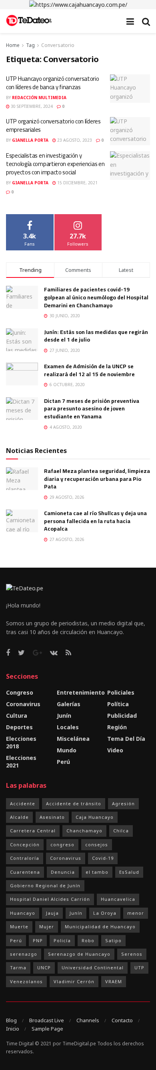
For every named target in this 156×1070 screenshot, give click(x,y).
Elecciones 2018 (21, 742)
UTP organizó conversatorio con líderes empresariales (53, 125)
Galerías (68, 704)
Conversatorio (57, 45)
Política (118, 704)
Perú (63, 761)
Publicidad (122, 715)
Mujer (46, 926)
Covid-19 (103, 858)
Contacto (122, 1020)
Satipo (113, 940)
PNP (38, 940)
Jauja (52, 913)
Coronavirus (23, 704)
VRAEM (113, 981)
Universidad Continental (93, 967)
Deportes (19, 727)
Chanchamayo (84, 831)
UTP (139, 967)
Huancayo (22, 913)
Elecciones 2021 (21, 761)
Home (13, 45)
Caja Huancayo (95, 817)
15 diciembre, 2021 (77, 182)
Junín (64, 715)
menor (135, 913)
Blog (11, 1020)
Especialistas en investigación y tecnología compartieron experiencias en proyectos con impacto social (55, 164)
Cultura (16, 715)
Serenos (131, 954)
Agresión (123, 803)
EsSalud (129, 872)
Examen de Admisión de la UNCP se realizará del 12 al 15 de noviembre (89, 370)
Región (117, 727)
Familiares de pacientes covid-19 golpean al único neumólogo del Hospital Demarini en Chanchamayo (96, 297)
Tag (30, 45)
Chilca (121, 831)
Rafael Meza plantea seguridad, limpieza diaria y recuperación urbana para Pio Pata (97, 479)
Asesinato (52, 817)
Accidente (22, 803)
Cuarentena (25, 872)
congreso (62, 844)
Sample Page (47, 1028)
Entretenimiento (81, 692)
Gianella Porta (30, 140)
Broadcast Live (46, 1020)
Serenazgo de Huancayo (79, 954)
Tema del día (126, 738)
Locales (68, 727)
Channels (87, 1020)
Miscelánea (73, 738)
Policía (62, 940)
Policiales (120, 692)
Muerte (19, 926)
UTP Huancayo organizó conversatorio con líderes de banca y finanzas (52, 83)
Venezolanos (26, 981)
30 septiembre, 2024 (31, 106)
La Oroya (104, 913)
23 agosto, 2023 (74, 140)
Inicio (12, 1028)
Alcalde (19, 817)
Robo (88, 940)
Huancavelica (118, 899)
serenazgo (23, 954)
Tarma (18, 967)
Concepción (25, 844)
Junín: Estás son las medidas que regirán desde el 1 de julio (96, 336)
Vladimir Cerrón (74, 981)
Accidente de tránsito (73, 803)
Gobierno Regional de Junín (45, 885)
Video (115, 750)
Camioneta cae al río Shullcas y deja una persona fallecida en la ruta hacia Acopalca (95, 521)
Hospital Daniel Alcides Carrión (50, 899)
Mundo (66, 750)
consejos (96, 844)
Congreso (19, 692)
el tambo (97, 872)
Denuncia (63, 872)
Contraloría (24, 858)
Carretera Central (33, 831)
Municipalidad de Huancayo (100, 926)
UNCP (44, 967)
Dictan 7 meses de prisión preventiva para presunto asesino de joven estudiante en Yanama (91, 409)
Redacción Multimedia (39, 97)
